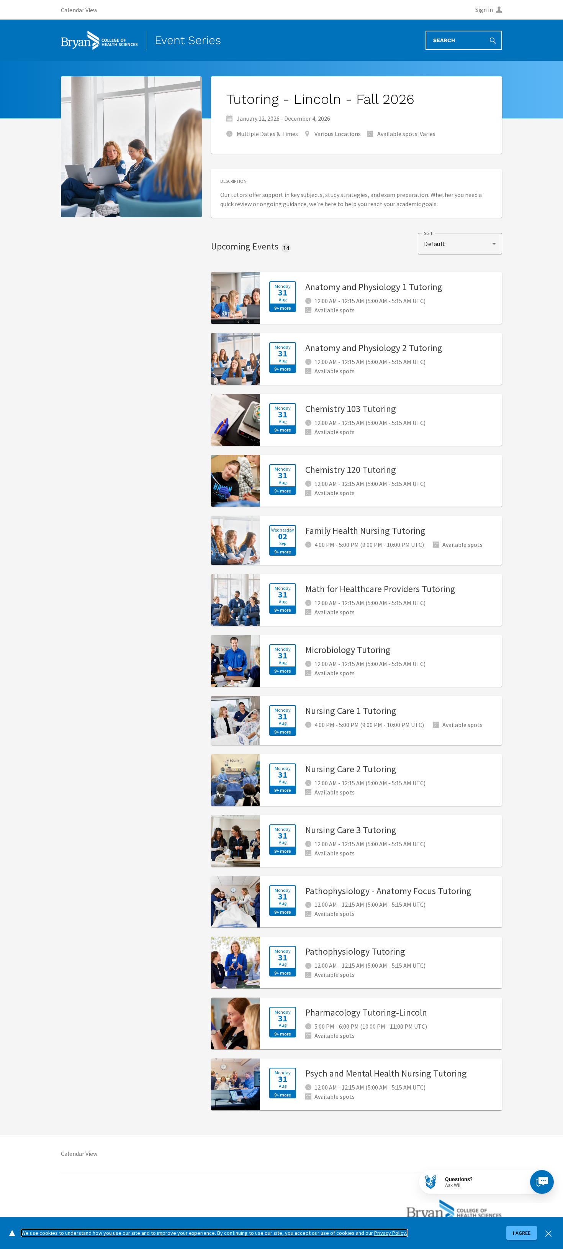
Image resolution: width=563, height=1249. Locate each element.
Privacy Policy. (390, 1232)
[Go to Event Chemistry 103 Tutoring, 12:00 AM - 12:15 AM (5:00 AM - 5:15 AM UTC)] (356, 420)
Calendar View (79, 1154)
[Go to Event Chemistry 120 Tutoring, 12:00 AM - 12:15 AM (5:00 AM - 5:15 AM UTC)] (356, 481)
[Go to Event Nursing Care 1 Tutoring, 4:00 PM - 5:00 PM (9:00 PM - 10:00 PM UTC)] (356, 720)
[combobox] (460, 243)
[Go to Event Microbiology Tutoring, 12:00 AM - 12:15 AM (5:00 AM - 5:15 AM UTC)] (356, 661)
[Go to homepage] (99, 40)
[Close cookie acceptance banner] (548, 1233)
